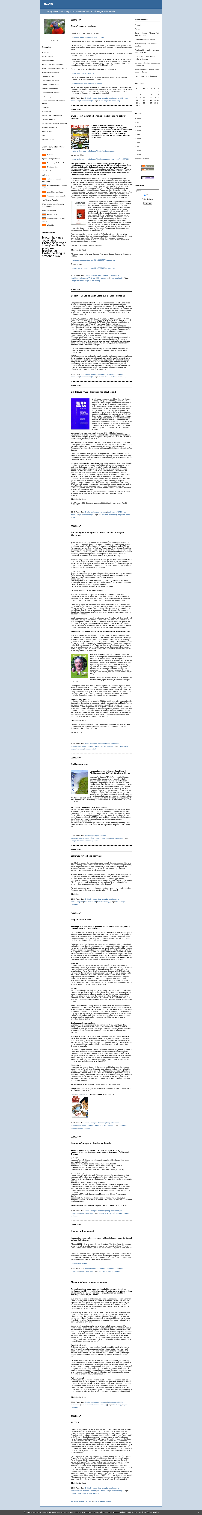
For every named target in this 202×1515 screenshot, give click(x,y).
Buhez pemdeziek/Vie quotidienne (54, 68)
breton (46, 237)
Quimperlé (111, 1213)
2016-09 (138, 126)
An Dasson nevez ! (80, 764)
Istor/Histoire (46, 111)
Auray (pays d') (47, 56)
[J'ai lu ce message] (199, 1512)
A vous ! (138, 25)
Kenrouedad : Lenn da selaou (146, 76)
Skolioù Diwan (52, 214)
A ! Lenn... (51, 155)
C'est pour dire (52, 167)
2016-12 (138, 122)
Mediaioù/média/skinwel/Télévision (54, 123)
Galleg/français (47, 97)
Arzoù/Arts (45, 52)
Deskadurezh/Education (50, 80)
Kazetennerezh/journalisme (52, 115)
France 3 (74, 1493)
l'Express (88, 281)
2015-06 (138, 138)
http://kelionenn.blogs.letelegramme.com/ (86, 83)
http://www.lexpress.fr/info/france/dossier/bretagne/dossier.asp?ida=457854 (100, 159)
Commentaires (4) (116, 1491)
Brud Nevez (103, 515)
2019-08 (138, 118)
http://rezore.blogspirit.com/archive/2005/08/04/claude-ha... (93, 260)
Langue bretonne (77, 281)
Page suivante (105, 1501)
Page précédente (77, 1501)
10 (98, 1501)
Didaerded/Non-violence (50, 85)
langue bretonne (53, 254)
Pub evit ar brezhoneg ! (82, 1231)
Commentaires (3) (86, 101)
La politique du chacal (55, 192)
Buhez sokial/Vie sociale (50, 72)
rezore (48, 4)
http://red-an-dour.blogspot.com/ (83, 73)
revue (73, 517)
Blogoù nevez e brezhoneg (84, 26)
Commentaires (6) (116, 278)
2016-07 (138, 134)
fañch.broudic (47, 171)
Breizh (60, 245)
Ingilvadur (45, 175)
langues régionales (52, 239)
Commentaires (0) (86, 377)
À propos (54, 40)
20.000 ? (75, 1422)
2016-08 (138, 130)
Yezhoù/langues (48, 139)
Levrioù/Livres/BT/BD (49, 119)
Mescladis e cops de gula (56, 196)
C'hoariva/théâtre (48, 77)
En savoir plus (153, 1512)
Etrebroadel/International (51, 93)
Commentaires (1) (100, 1405)
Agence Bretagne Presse (51, 159)
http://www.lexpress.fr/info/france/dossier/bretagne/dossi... (93, 151)
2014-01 (138, 143)
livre (58, 256)
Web (43, 135)
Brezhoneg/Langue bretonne (52, 64)
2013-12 (138, 146)
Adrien (137, 29)
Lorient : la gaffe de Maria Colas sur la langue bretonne (98, 296)
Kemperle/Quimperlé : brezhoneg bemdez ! (92, 1143)
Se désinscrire (149, 199)
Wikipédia (50, 225)
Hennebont (46, 107)
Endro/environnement (50, 88)
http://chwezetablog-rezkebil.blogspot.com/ (87, 37)
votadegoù (95, 749)
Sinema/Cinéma (47, 131)
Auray (95, 841)
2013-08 (138, 155)
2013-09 (138, 151)
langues (49, 245)
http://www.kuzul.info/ (79, 1263)
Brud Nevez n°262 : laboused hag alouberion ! (93, 392)
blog (118, 101)
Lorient (101, 377)
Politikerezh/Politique (49, 127)
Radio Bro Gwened (49, 210)
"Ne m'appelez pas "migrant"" (146, 39)
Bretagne (48, 253)
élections (87, 749)
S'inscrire (149, 195)
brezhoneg (49, 250)
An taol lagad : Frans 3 (55, 163)
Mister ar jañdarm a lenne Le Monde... (89, 1282)
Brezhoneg (124, 746)
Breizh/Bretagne (48, 60)
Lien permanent (103, 278)
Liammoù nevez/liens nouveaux (86, 856)
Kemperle (102, 1213)
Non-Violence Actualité (50, 200)
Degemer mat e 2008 (81, 919)
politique (48, 248)
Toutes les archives (142, 159)
